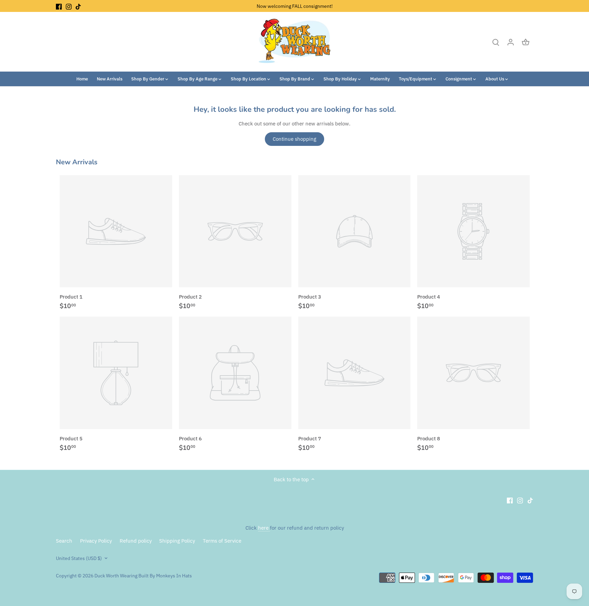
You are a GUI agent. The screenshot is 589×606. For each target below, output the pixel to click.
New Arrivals (76, 162)
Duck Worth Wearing (115, 576)
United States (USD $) (79, 558)
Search (64, 540)
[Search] (495, 41)
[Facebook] (59, 6)
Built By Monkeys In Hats (164, 576)
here (264, 528)
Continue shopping (294, 139)
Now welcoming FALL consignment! (295, 6)
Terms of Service (222, 540)
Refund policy (136, 540)
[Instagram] (69, 6)
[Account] (510, 41)
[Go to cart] (526, 41)
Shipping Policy (177, 540)
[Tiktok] (78, 6)
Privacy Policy (96, 540)
